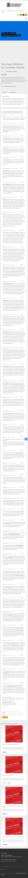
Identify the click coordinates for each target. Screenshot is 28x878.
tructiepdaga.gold (19, 545)
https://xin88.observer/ (12, 686)
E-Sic (3, 12)
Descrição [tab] (4, 92)
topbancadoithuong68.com (14, 534)
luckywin (4, 249)
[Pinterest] (23, 15)
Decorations (8, 86)
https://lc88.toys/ (6, 366)
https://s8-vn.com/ (6, 170)
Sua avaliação (5, 702)
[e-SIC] (18, 15)
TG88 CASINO (6, 672)
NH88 (20, 477)
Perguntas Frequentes (20, 10)
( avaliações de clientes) (11, 71)
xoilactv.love (5, 316)
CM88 (4, 199)
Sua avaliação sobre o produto (9, 703)
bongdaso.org (5, 300)
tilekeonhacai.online (10, 502)
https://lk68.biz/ (6, 131)
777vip (4, 214)
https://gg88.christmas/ (7, 283)
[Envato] (26, 15)
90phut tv (6, 491)
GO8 (5, 440)
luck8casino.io (11, 659)
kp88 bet (10, 615)
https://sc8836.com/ (7, 184)
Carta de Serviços (10, 10)
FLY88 (18, 465)
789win (5, 401)
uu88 (22, 426)
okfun (22, 511)
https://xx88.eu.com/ (7, 331)
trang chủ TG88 (19, 628)
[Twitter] (21, 15)
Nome (3, 712)
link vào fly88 (5, 159)
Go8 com (13, 601)
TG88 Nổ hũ (11, 557)
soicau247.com (7, 523)
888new (4, 349)
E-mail (3, 714)
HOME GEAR (13, 86)
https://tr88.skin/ (6, 383)
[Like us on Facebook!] (6, 870)
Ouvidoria (4, 10)
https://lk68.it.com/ (6, 138)
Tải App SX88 (5, 149)
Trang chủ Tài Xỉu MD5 (18, 575)
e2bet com (11, 587)
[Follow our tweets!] (8, 870)
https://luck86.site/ (19, 452)
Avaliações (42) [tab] (12, 92)
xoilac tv (4, 267)
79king (22, 119)
